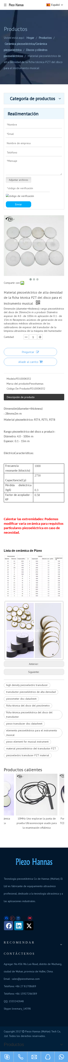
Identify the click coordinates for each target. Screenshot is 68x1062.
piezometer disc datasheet (21, 698)
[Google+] (12, 918)
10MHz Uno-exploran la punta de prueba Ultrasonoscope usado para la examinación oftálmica (34, 823)
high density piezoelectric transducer (27, 685)
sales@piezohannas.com (26, 979)
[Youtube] (29, 918)
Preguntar (28, 352)
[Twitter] (24, 918)
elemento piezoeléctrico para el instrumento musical (31, 733)
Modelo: (11, 378)
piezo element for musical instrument (27, 741)
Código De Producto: (18, 388)
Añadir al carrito (28, 362)
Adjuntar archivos (18, 180)
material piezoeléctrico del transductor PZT (31, 748)
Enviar (18, 204)
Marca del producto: (18, 383)
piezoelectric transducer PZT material (27, 755)
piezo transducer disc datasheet (24, 723)
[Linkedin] (18, 918)
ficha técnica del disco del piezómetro (28, 705)
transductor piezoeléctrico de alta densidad (31, 692)
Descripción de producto (21, 397)
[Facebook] (6, 918)
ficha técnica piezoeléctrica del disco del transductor (29, 715)
